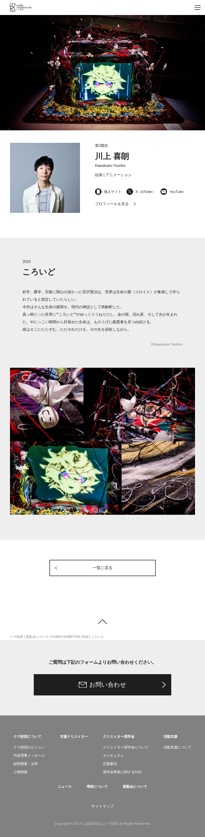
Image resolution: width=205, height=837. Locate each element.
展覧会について (37, 637)
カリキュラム (113, 755)
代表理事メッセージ (29, 755)
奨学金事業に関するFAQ (122, 772)
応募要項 (110, 764)
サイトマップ (102, 806)
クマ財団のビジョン (29, 747)
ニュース (65, 786)
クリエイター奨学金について (125, 747)
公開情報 (21, 772)
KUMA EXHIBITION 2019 (69, 637)
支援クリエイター (74, 736)
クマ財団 (16, 637)
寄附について (97, 786)
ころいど (97, 637)
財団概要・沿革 (26, 764)
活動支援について (178, 747)
